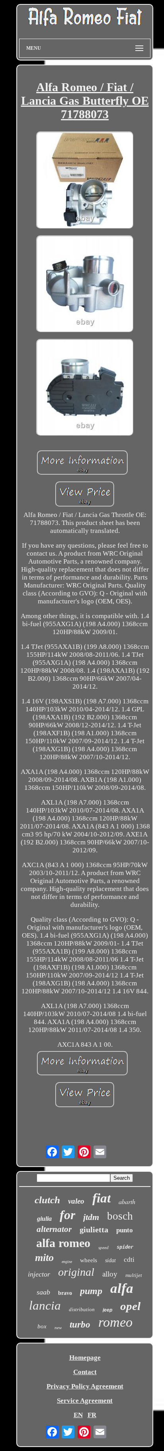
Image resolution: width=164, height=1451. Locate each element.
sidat (110, 1260)
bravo (65, 1293)
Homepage (85, 1357)
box (42, 1326)
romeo (115, 1322)
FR (92, 1415)
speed (103, 1247)
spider (125, 1247)
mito (44, 1257)
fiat (101, 1198)
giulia (44, 1218)
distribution (82, 1309)
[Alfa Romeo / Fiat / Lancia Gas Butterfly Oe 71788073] (85, 181)
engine (67, 1261)
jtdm (91, 1217)
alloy (109, 1274)
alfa (121, 1288)
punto (124, 1230)
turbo (80, 1325)
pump (91, 1291)
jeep (107, 1310)
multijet (133, 1275)
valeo (76, 1201)
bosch (120, 1216)
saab (43, 1292)
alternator (54, 1229)
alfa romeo (63, 1242)
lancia (45, 1305)
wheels (88, 1260)
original (76, 1272)
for (67, 1215)
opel (130, 1306)
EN (78, 1415)
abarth (127, 1201)
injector (39, 1274)
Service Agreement (85, 1400)
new (58, 1327)
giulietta (94, 1229)
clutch (47, 1199)
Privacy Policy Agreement (85, 1386)
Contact (85, 1372)
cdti (129, 1259)
